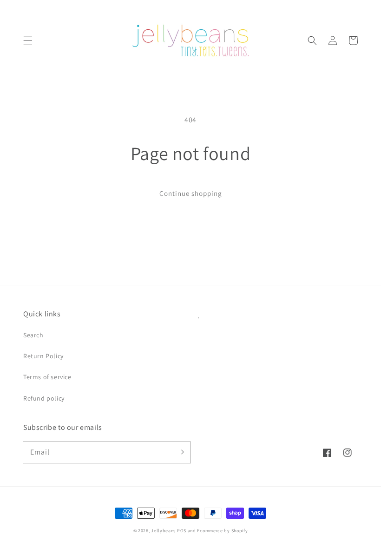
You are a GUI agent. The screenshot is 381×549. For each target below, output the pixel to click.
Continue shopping (190, 193)
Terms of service (47, 377)
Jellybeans (163, 531)
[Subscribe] (180, 452)
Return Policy (43, 356)
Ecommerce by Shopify (222, 531)
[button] (28, 40)
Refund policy (44, 398)
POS (181, 531)
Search (33, 335)
